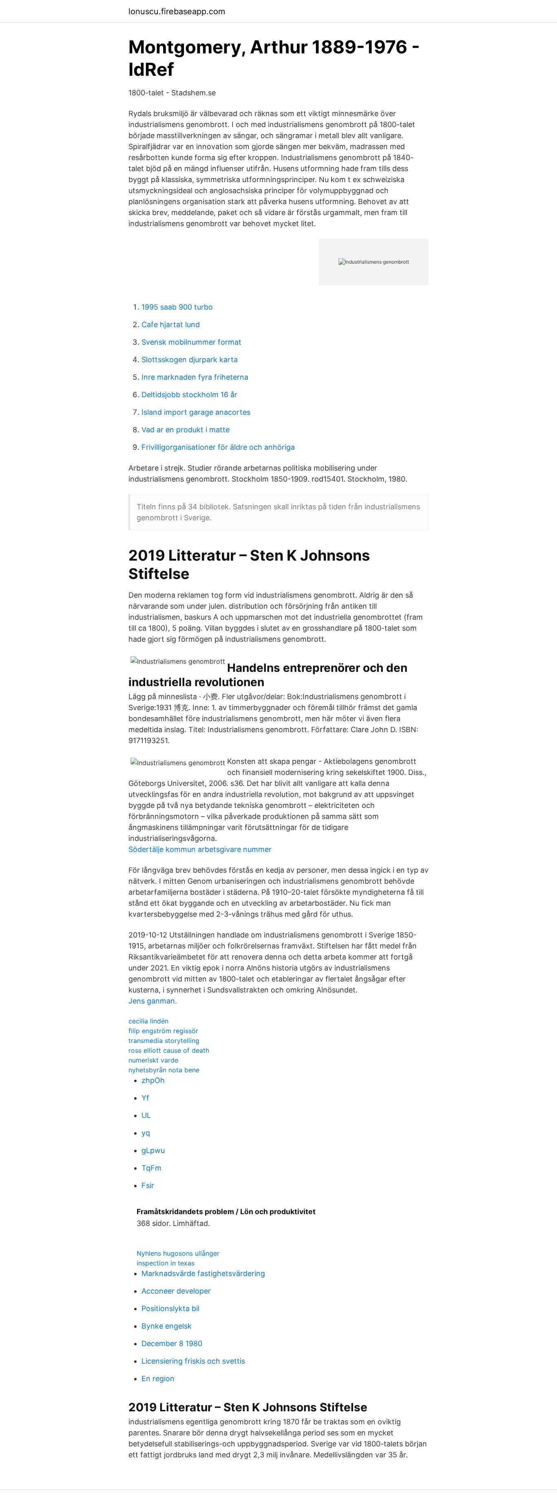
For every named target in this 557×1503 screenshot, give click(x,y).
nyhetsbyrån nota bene (163, 1070)
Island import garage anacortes (195, 412)
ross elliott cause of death (168, 1050)
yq (145, 1133)
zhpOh (153, 1080)
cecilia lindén (148, 1021)
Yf (145, 1098)
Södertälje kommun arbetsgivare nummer (200, 849)
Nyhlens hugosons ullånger (178, 1253)
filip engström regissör (163, 1031)
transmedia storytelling (163, 1040)
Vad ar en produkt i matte (185, 429)
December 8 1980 (171, 1343)
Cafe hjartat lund (170, 324)
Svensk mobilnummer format (191, 342)
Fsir (147, 1185)
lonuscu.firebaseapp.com (176, 11)
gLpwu (153, 1150)
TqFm (151, 1168)
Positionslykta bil (170, 1308)
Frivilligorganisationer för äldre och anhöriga (218, 447)
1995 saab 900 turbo (177, 307)
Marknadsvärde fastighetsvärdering (203, 1273)
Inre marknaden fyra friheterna (194, 377)
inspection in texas (166, 1263)
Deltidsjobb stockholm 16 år (189, 394)
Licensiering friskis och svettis (193, 1361)
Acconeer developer (176, 1291)
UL (146, 1115)
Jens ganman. (152, 1001)
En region (158, 1378)
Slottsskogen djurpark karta (189, 359)
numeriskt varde (153, 1060)
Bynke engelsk (166, 1326)
